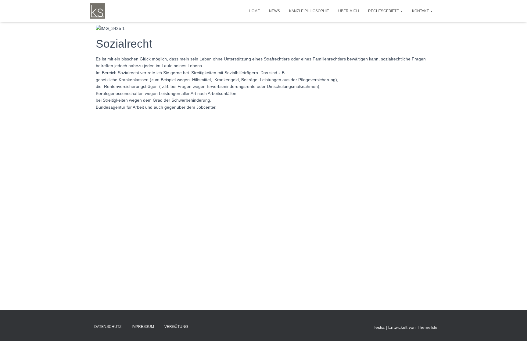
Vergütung (176, 327)
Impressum (143, 327)
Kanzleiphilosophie (309, 11)
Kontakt (421, 11)
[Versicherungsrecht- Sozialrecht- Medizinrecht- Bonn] (97, 11)
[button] (401, 11)
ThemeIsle (427, 327)
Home (254, 11)
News (274, 11)
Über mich (348, 11)
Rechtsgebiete (384, 11)
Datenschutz (107, 327)
